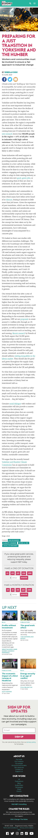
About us (19, 756)
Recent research (19, 333)
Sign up (19, 736)
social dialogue (15, 404)
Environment (14, 540)
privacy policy (31, 742)
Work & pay (23, 543)
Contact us (19, 769)
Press (19, 789)
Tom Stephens (25, 637)
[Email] (15, 79)
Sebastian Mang (7, 649)
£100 (29, 573)
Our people (19, 763)
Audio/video (19, 785)
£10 (12, 573)
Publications (25, 622)
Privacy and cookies (26, 828)
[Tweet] (10, 79)
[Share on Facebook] (4, 79)
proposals (24, 319)
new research (7, 134)
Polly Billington (26, 687)
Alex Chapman (7, 691)
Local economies (10, 545)
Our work (19, 759)
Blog (4, 29)
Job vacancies (19, 767)
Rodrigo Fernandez (8, 651)
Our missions (19, 761)
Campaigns (19, 787)
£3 (8, 590)
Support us (19, 771)
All (19, 779)
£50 (23, 573)
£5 (7, 573)
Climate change (9, 543)
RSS (19, 830)
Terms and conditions (10, 828)
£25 (18, 573)
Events (19, 791)
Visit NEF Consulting (19, 804)
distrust (9, 200)
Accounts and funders (19, 765)
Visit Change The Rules (19, 819)
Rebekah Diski (11, 72)
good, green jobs (23, 178)
